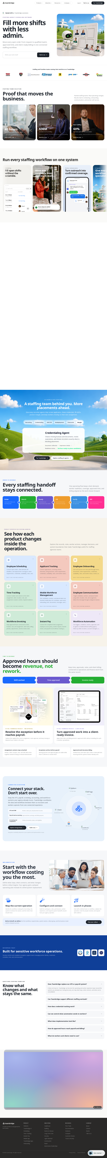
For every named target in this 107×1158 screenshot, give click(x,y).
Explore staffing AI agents (61, 458)
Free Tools (68, 1126)
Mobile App (27, 1138)
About (87, 1126)
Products (38, 3)
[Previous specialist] (6, 439)
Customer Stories (70, 1136)
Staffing (46, 1128)
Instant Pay (27, 1136)
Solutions (67, 1131)
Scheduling (26, 1131)
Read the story (43, 137)
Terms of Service (81, 1152)
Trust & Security (69, 1138)
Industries (48, 3)
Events (88, 1131)
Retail (45, 1143)
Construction (47, 1141)
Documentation (69, 1128)
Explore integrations (16, 827)
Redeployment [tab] (59, 422)
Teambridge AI (28, 1128)
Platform (26, 1126)
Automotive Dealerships (50, 1146)
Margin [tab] (79, 422)
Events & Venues (49, 1131)
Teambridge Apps (28, 1141)
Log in (79, 3)
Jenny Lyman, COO (9, 137)
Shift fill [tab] (49, 422)
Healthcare (47, 1126)
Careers (88, 1128)
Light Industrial (48, 1138)
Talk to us (86, 3)
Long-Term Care (48, 1133)
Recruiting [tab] (28, 422)
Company (66, 3)
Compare (67, 1133)
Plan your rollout (93, 922)
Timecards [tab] (70, 422)
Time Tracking (27, 1133)
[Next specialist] (100, 439)
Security (46, 1136)
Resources (57, 3)
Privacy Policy (72, 1152)
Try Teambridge (98, 3)
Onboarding (27, 1143)
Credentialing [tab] (39, 422)
